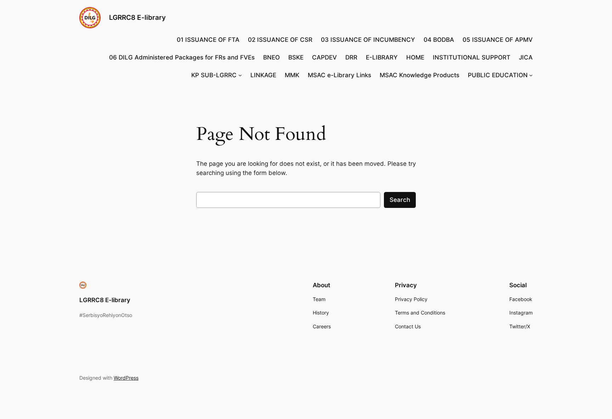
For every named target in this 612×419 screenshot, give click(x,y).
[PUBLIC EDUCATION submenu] (531, 75)
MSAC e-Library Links (339, 75)
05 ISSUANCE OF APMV (498, 39)
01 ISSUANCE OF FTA (208, 39)
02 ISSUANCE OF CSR (280, 39)
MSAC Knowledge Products (419, 75)
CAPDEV (324, 57)
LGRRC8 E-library (137, 17)
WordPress (126, 378)
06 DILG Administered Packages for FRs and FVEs (182, 57)
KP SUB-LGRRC (214, 75)
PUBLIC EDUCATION (498, 75)
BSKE (296, 57)
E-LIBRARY (382, 57)
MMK (292, 75)
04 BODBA (439, 39)
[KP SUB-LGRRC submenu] (240, 75)
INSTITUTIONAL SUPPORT (471, 57)
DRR (351, 57)
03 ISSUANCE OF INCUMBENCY (368, 39)
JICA (526, 57)
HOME (415, 57)
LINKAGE (263, 75)
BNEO (271, 57)
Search (400, 199)
